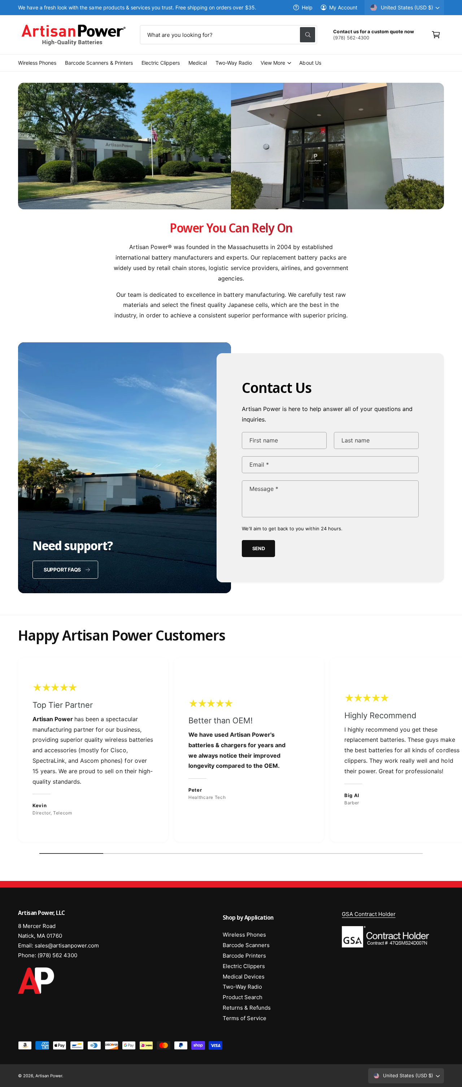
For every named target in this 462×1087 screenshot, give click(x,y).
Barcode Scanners (246, 945)
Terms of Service (244, 1018)
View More (273, 63)
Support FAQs (62, 569)
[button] (436, 34)
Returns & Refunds (247, 1007)
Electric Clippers (244, 966)
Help (307, 7)
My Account (343, 7)
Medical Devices (244, 976)
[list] (231, 751)
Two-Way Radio (242, 986)
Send (258, 548)
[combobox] (228, 34)
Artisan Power (48, 1075)
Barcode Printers (244, 955)
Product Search (242, 997)
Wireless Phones (244, 934)
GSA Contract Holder (368, 914)
